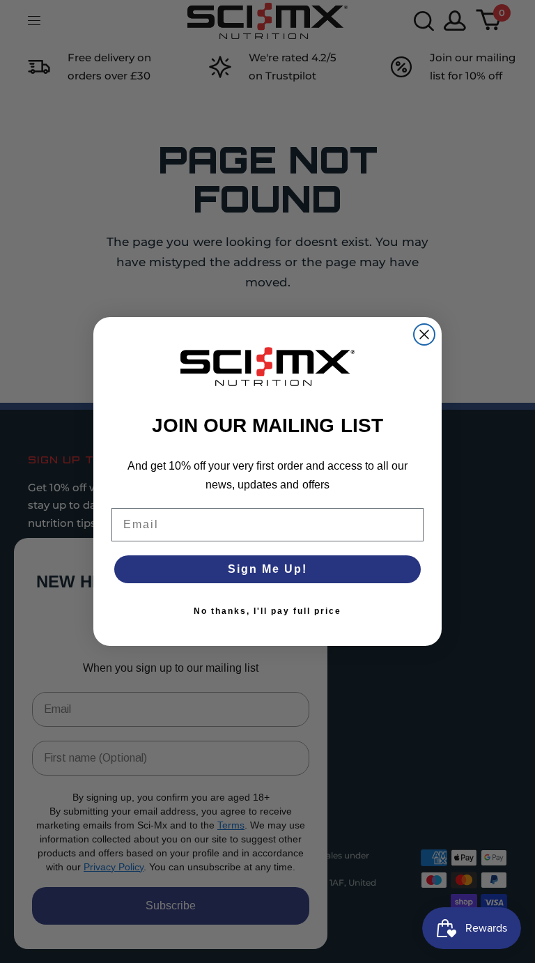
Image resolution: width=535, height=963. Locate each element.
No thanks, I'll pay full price (267, 611)
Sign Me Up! (267, 569)
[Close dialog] (424, 334)
